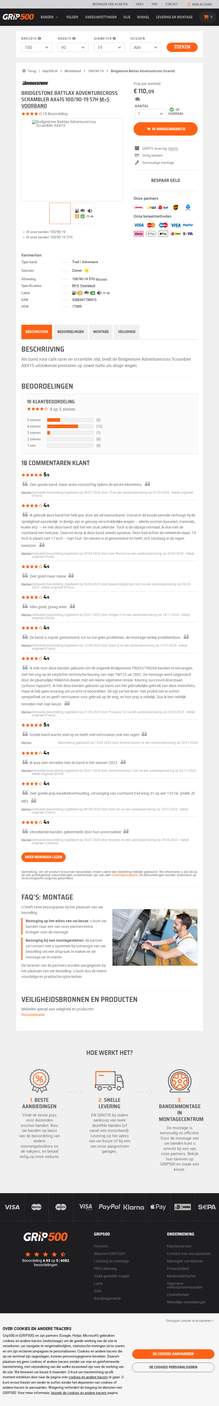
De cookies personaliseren (173, 1367)
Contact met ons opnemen (189, 1253)
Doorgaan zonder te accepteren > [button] (190, 1320)
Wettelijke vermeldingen (186, 1302)
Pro (154, 4)
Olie (126, 17)
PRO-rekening (105, 1268)
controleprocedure (124, 875)
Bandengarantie (107, 1298)
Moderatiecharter (181, 1275)
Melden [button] (26, 492)
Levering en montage (174, 17)
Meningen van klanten (110, 4)
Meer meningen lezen (43, 857)
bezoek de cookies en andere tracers (79, 1392)
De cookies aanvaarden (173, 1354)
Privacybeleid (178, 1268)
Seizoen (137, 38)
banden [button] (47, 17)
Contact (172, 4)
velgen (72, 17)
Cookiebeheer (178, 1294)
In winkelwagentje (168, 129)
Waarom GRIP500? (110, 1253)
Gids (97, 1290)
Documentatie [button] (33, 1014)
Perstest (101, 1246)
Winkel (143, 17)
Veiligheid (126, 332)
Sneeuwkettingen (101, 17)
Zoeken (182, 47)
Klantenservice (179, 1246)
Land (98, 1283)
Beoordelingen (70, 332)
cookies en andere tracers (88, 1377)
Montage (101, 332)
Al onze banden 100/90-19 (45, 231)
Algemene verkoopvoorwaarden (184, 1285)
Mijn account (201, 4)
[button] (58, 587)
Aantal (141, 106)
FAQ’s (139, 4)
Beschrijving (36, 332)
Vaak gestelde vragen (112, 1275)
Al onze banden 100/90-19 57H (49, 237)
